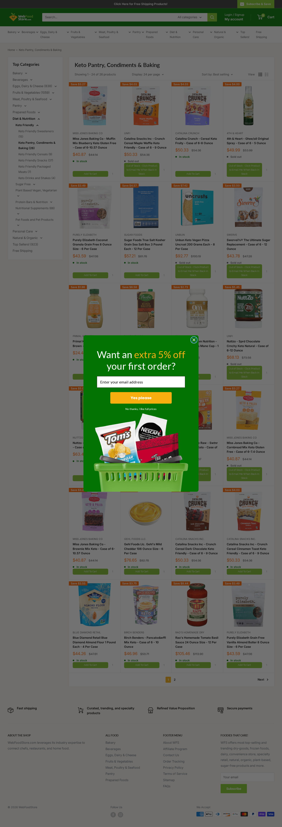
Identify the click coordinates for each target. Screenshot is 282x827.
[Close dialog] (194, 340)
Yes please (141, 398)
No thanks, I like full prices (141, 409)
